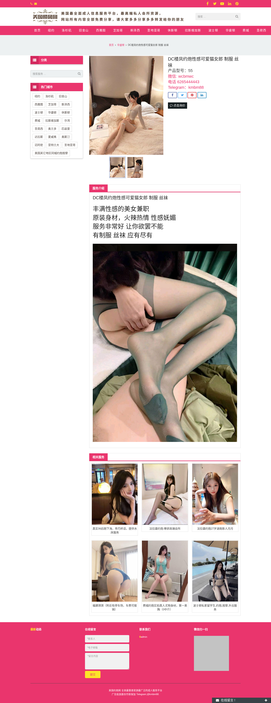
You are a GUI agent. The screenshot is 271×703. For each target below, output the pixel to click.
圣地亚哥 (69, 145)
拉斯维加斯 (52, 120)
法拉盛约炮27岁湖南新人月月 (215, 528)
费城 (37, 120)
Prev (94, 105)
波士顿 (39, 112)
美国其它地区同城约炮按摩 (51, 153)
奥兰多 (52, 128)
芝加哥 (52, 104)
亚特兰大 (53, 145)
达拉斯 (39, 136)
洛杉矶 (49, 96)
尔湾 (67, 120)
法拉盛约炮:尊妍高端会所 (164, 528)
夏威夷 (52, 136)
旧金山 (63, 96)
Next (158, 105)
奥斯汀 (66, 136)
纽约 (37, 96)
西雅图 (39, 104)
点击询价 (179, 105)
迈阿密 (39, 145)
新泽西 (66, 104)
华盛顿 (52, 112)
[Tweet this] (182, 95)
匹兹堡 (66, 128)
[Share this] (172, 95)
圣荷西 (39, 128)
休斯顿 (66, 112)
